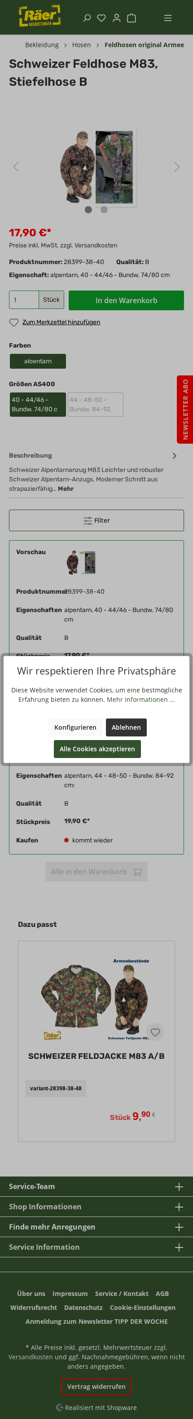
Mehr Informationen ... (141, 699)
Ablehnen (126, 727)
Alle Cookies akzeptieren (97, 749)
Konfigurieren (75, 727)
